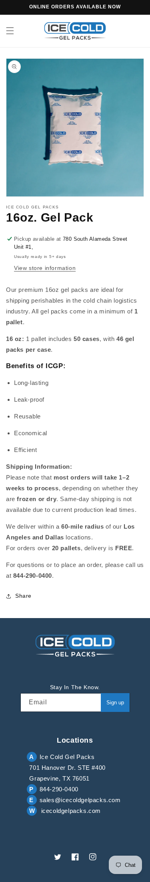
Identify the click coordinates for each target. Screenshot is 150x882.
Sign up (115, 703)
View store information (45, 268)
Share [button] (23, 596)
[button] (10, 31)
